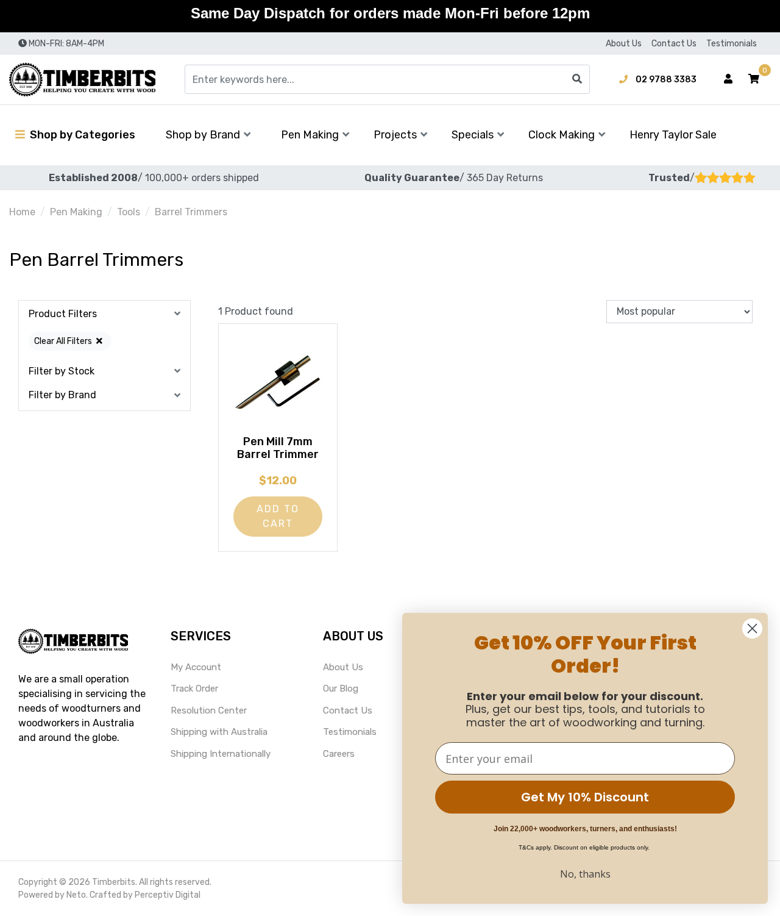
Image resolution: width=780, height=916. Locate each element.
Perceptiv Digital (167, 895)
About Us (624, 43)
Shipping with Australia (219, 731)
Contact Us (674, 43)
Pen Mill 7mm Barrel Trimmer (278, 448)
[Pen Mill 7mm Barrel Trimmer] (278, 383)
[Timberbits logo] (82, 79)
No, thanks (585, 874)
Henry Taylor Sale (673, 134)
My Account (196, 667)
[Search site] (577, 79)
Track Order (194, 688)
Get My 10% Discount (585, 797)
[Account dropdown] (728, 79)
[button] (753, 79)
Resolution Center (209, 710)
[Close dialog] (752, 628)
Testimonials (731, 43)
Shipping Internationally (221, 753)
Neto (76, 895)
